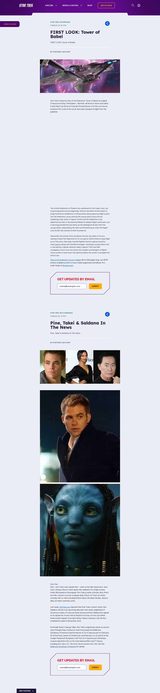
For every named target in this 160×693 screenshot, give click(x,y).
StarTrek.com (64, 607)
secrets (58, 244)
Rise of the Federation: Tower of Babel (65, 260)
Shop (89, 5)
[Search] (133, 5)
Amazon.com (68, 265)
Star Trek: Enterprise (60, 22)
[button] (26, 5)
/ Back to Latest (9, 24)
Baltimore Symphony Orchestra (63, 647)
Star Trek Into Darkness (61, 313)
